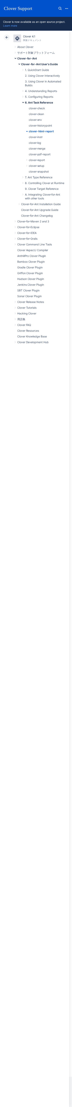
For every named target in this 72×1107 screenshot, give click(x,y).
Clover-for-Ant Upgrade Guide (39, 209)
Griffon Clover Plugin (30, 273)
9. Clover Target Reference (42, 188)
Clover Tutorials (26, 307)
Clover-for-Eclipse (28, 227)
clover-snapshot (39, 171)
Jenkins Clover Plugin (30, 284)
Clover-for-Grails (27, 238)
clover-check (37, 108)
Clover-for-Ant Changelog (37, 215)
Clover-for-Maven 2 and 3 (33, 221)
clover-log (35, 142)
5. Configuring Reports (39, 96)
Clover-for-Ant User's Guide (39, 64)
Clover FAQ (24, 325)
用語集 (21, 319)
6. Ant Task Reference (39, 102)
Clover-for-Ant (27, 58)
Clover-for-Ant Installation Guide (41, 204)
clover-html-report (41, 131)
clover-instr (36, 137)
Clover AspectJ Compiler (32, 250)
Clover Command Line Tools (34, 244)
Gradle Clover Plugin (30, 267)
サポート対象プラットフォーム (36, 52)
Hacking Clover (26, 313)
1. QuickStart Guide (37, 70)
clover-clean (36, 114)
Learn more (10, 25)
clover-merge (37, 148)
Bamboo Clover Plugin (31, 261)
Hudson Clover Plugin (30, 278)
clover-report (37, 160)
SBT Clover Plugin (28, 290)
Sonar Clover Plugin (29, 296)
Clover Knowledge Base (32, 336)
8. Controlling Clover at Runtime (44, 183)
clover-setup (36, 165)
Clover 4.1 (29, 36)
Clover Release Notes (30, 301)
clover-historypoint (40, 125)
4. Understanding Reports (41, 91)
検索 (60, 8)
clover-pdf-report (39, 154)
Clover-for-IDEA (26, 232)
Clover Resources (28, 330)
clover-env (35, 119)
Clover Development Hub (32, 342)
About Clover (25, 47)
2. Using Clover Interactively (42, 75)
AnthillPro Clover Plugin (31, 255)
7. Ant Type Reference (38, 177)
